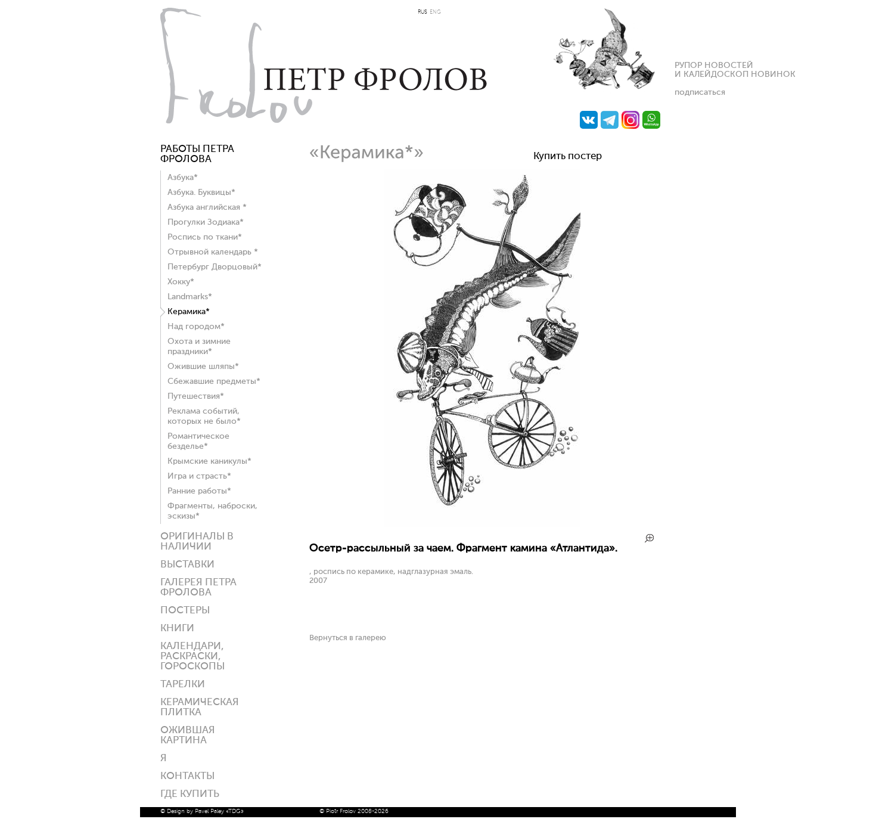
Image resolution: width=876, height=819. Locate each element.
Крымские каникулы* (209, 461)
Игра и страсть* (199, 476)
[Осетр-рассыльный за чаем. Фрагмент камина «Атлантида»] (482, 525)
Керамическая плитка (199, 707)
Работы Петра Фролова (197, 154)
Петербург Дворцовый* (214, 267)
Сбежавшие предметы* (213, 381)
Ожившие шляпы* (203, 366)
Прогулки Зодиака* (205, 222)
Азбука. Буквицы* (201, 192)
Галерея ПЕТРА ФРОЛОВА (198, 588)
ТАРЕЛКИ (182, 685)
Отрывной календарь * (212, 252)
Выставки (187, 565)
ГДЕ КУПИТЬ (189, 794)
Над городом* (196, 326)
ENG (435, 12)
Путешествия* (195, 396)
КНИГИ (177, 628)
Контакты (187, 776)
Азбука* (182, 177)
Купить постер (567, 156)
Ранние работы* (199, 491)
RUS (422, 12)
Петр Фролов (323, 65)
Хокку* (180, 282)
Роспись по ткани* (204, 237)
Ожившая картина (187, 735)
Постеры (185, 611)
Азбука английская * (207, 207)
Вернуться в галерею (347, 638)
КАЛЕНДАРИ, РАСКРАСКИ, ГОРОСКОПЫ (192, 656)
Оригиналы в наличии (197, 542)
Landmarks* (189, 297)
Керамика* (188, 312)
